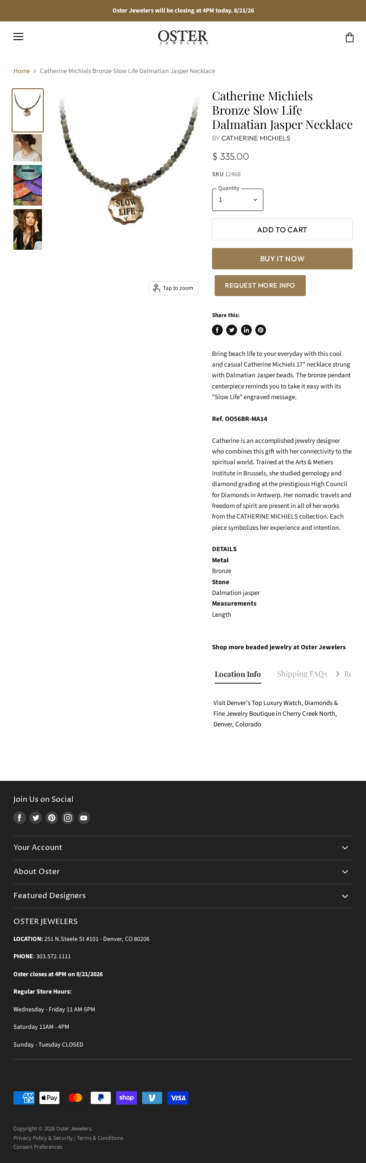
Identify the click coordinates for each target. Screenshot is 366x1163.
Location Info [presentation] (238, 674)
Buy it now (282, 258)
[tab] (242, 674)
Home (21, 71)
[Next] (337, 675)
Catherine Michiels (255, 138)
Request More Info (260, 285)
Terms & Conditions (100, 1138)
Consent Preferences (37, 1147)
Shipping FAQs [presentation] (302, 673)
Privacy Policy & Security (43, 1138)
